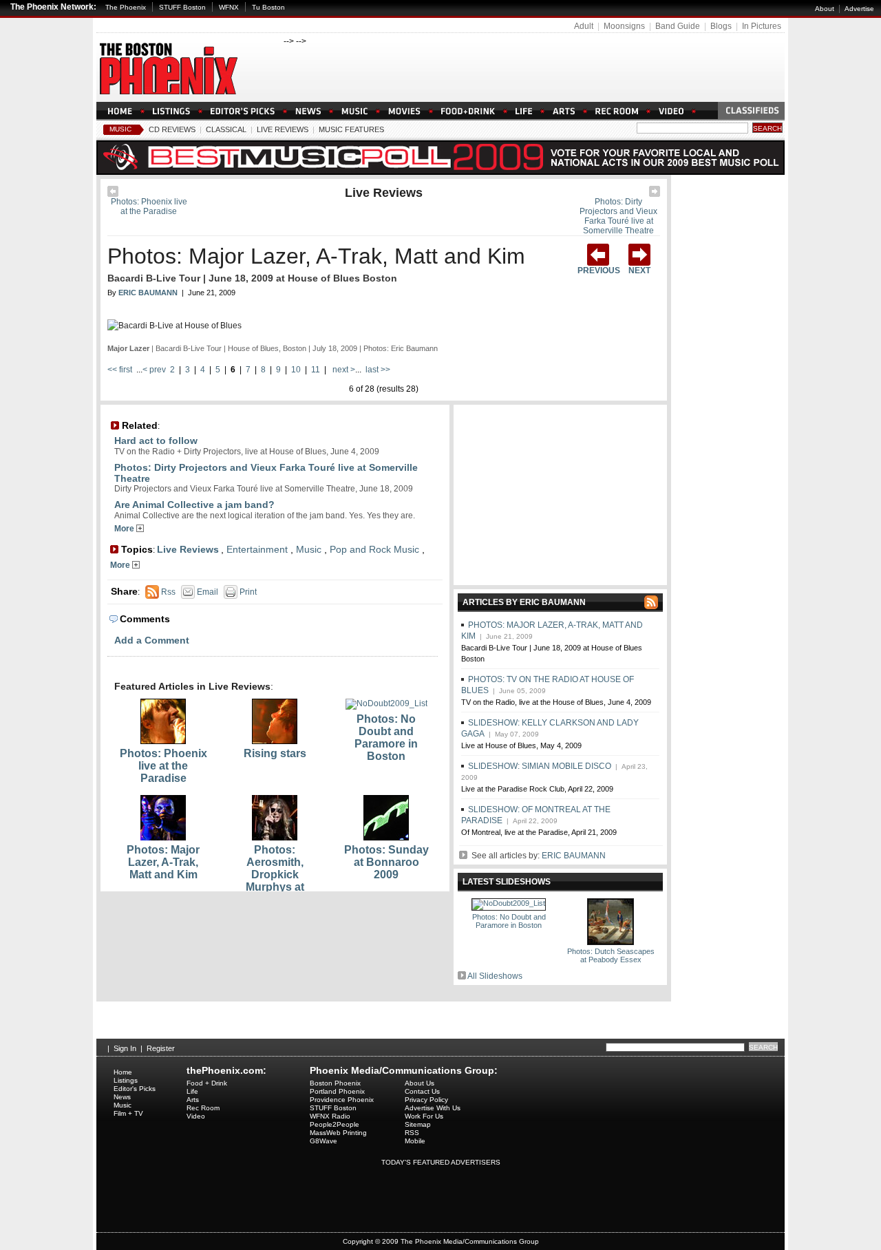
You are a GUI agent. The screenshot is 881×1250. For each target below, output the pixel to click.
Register (161, 1048)
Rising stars (275, 753)
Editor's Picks (135, 1088)
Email (206, 592)
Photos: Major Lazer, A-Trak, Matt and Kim (316, 256)
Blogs (721, 26)
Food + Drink (207, 1083)
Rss (167, 592)
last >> (376, 369)
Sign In (125, 1048)
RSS (412, 1132)
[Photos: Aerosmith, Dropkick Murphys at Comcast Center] (274, 838)
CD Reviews (172, 129)
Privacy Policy (426, 1099)
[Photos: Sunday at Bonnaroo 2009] (386, 838)
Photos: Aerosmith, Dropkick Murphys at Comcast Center (275, 874)
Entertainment (257, 549)
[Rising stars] (274, 741)
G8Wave (323, 1141)
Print (247, 592)
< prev (155, 369)
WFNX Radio (330, 1116)
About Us (419, 1083)
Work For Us (424, 1116)
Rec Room (203, 1108)
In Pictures (761, 26)
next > (342, 369)
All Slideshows (494, 976)
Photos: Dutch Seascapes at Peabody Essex (611, 955)
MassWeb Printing (338, 1132)
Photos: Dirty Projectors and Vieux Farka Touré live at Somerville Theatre (618, 216)
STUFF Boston (182, 7)
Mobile (415, 1141)
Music (120, 129)
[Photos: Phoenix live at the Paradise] (112, 194)
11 (315, 369)
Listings (126, 1080)
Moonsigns (624, 26)
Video (196, 1116)
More (125, 528)
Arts (193, 1099)
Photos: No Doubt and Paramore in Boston (386, 737)
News (122, 1097)
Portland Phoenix (337, 1091)
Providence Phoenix (342, 1099)
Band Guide (677, 26)
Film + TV (128, 1113)
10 (296, 369)
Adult (583, 26)
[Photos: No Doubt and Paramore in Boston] (386, 703)
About (824, 8)
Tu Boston (268, 7)
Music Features (351, 129)
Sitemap (418, 1124)
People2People (334, 1124)
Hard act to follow (156, 440)
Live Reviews (282, 129)
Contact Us (422, 1091)
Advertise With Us (432, 1108)
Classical (226, 129)
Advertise (859, 8)
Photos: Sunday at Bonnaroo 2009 (386, 862)
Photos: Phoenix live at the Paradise (149, 206)
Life (192, 1091)
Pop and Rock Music (374, 549)
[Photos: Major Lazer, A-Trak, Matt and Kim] (163, 838)
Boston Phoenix (335, 1083)
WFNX (229, 7)
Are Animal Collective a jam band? (194, 504)
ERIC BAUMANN (574, 855)
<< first (120, 369)
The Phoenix (125, 7)
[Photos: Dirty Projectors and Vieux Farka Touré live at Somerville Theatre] (654, 194)
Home (123, 1072)
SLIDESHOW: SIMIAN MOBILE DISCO (539, 766)
